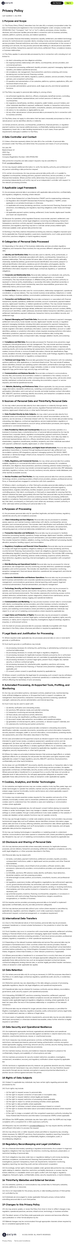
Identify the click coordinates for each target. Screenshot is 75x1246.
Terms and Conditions (22, 1241)
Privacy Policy (7, 1241)
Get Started (57, 3)
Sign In (69, 3)
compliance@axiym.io (14, 163)
